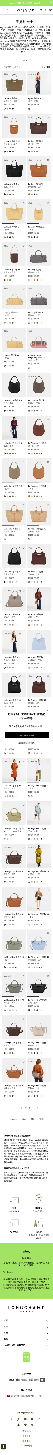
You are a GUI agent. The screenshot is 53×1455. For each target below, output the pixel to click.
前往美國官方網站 (27, 735)
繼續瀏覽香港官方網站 (27, 743)
